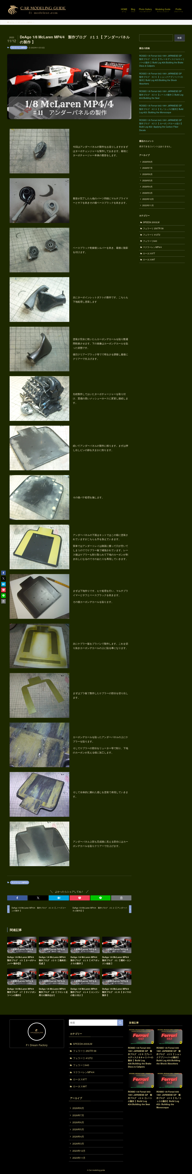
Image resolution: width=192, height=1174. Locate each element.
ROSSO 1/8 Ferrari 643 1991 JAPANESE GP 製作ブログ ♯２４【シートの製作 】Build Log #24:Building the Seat (161, 94)
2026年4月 (147, 186)
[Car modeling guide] (37, 9)
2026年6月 (147, 174)
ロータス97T (149, 253)
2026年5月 (147, 180)
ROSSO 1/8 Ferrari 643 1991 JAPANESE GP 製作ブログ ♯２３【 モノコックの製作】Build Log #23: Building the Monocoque (161, 109)
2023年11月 (148, 205)
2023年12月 (148, 198)
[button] (17, 897)
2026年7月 (147, 167)
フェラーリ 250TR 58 (153, 228)
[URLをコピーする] (121, 897)
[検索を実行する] (120, 1022)
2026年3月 (147, 192)
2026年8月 (147, 161)
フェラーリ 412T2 (151, 234)
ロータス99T (149, 259)
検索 (179, 37)
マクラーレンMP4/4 (18, 47)
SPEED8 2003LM (151, 222)
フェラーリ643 (150, 240)
